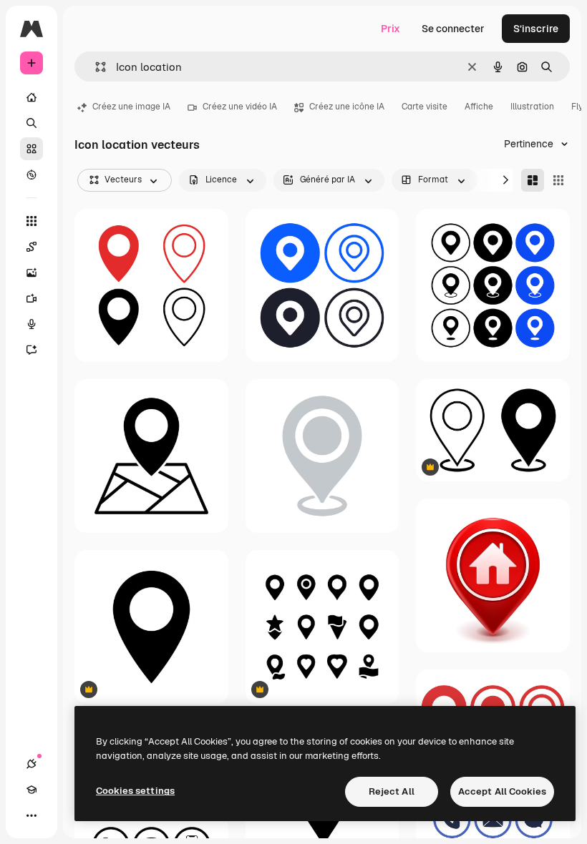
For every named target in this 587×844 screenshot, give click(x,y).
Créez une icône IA (346, 106)
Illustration (532, 106)
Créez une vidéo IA (240, 106)
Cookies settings (135, 791)
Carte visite (424, 106)
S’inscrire (535, 28)
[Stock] (31, 148)
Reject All (391, 791)
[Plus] (31, 815)
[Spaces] (31, 246)
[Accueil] (31, 97)
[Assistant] (31, 349)
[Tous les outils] (31, 221)
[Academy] (31, 789)
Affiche (479, 106)
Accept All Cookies (502, 791)
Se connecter (453, 28)
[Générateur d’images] (31, 272)
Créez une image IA (131, 106)
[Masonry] (532, 180)
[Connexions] (31, 763)
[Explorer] (31, 174)
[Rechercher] (31, 123)
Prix (390, 28)
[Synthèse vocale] (31, 324)
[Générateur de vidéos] (31, 298)
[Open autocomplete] (95, 67)
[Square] (558, 180)
